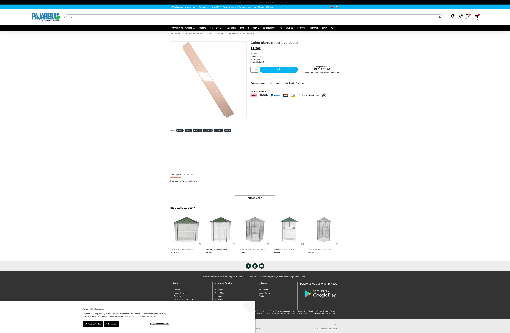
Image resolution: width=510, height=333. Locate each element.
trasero (197, 130)
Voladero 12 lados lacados (182, 249)
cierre (188, 130)
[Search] (440, 17)
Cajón (179, 130)
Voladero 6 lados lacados (284, 249)
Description (175, 174)
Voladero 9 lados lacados (216, 249)
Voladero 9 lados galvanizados (252, 249)
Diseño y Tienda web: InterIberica (325, 328)
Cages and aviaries (192, 34)
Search (220, 34)
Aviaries (209, 34)
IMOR (259, 56)
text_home (175, 34)
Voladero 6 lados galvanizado (320, 249)
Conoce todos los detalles (145, 316)
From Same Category (183, 208)
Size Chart (188, 174)
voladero (208, 130)
